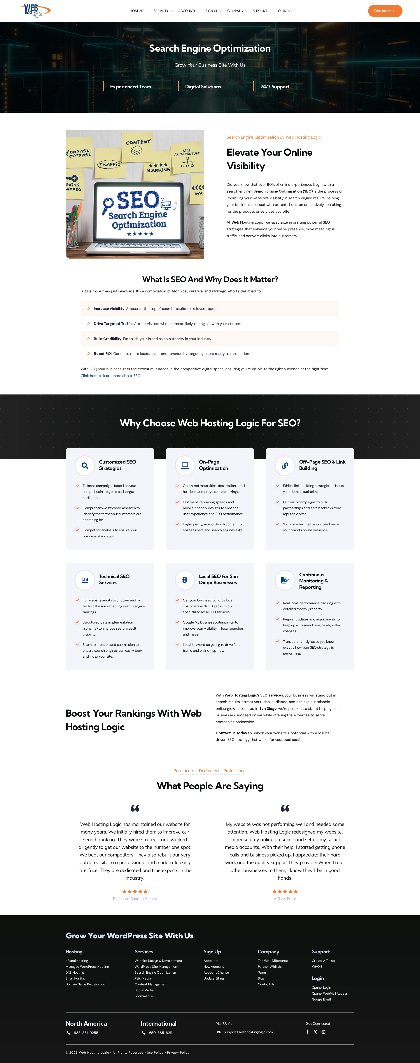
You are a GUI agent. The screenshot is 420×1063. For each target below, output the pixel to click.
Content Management (151, 984)
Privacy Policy (178, 1052)
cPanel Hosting (77, 961)
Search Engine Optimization (155, 972)
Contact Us (266, 984)
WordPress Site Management (156, 966)
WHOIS (317, 966)
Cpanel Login (321, 987)
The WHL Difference (273, 961)
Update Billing (214, 978)
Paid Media (143, 978)
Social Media (144, 990)
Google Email (321, 999)
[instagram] (323, 1032)
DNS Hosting (75, 972)
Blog (261, 978)
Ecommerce (144, 996)
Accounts (211, 961)
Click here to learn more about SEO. (111, 375)
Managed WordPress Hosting (87, 966)
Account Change (216, 972)
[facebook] (307, 1032)
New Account (214, 966)
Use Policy (155, 1052)
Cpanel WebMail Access (330, 993)
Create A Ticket (323, 961)
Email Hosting (76, 978)
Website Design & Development (158, 961)
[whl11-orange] (35, 5)
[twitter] (315, 1032)
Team (262, 972)
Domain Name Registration (85, 984)
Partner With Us (270, 966)
